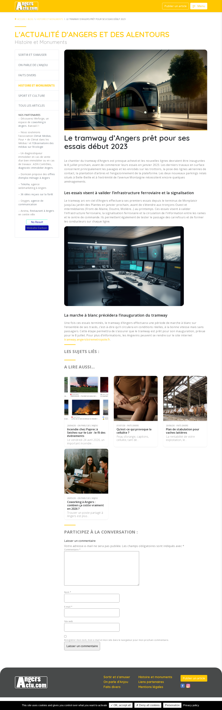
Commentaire (72, 549)
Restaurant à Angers (42, 210)
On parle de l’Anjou (33, 65)
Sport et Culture (31, 96)
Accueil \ (22, 19)
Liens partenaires (151, 682)
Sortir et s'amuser (117, 677)
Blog (30, 19)
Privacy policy (191, 705)
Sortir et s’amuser (32, 55)
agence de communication (30, 202)
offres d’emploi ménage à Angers (36, 176)
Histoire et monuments (155, 677)
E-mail (68, 606)
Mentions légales (150, 687)
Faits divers (27, 75)
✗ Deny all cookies (148, 705)
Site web (68, 621)
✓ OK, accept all (121, 705)
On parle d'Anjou (116, 682)
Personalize (172, 705)
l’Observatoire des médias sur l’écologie (36, 144)
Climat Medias (42, 135)
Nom (67, 592)
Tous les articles (31, 105)
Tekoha (25, 184)
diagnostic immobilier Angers (35, 167)
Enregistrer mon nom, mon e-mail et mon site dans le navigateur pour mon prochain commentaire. (116, 640)
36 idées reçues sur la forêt (37, 194)
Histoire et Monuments (50, 19)
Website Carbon (37, 228)
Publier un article (194, 678)
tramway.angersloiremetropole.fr (87, 339)
